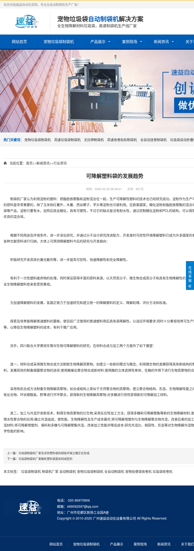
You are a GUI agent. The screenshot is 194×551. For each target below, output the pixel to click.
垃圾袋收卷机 (162, 471)
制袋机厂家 (50, 471)
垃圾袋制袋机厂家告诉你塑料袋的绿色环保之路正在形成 (53, 453)
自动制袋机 (67, 471)
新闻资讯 (161, 41)
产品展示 (98, 41)
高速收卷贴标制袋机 (122, 139)
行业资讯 (60, 163)
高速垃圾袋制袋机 (67, 139)
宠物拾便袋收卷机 (138, 471)
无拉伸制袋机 (94, 139)
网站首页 (19, 41)
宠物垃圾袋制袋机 (59, 41)
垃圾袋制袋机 (31, 471)
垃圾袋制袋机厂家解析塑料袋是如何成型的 (45, 459)
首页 (29, 163)
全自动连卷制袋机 (153, 139)
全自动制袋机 (114, 471)
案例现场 (129, 41)
